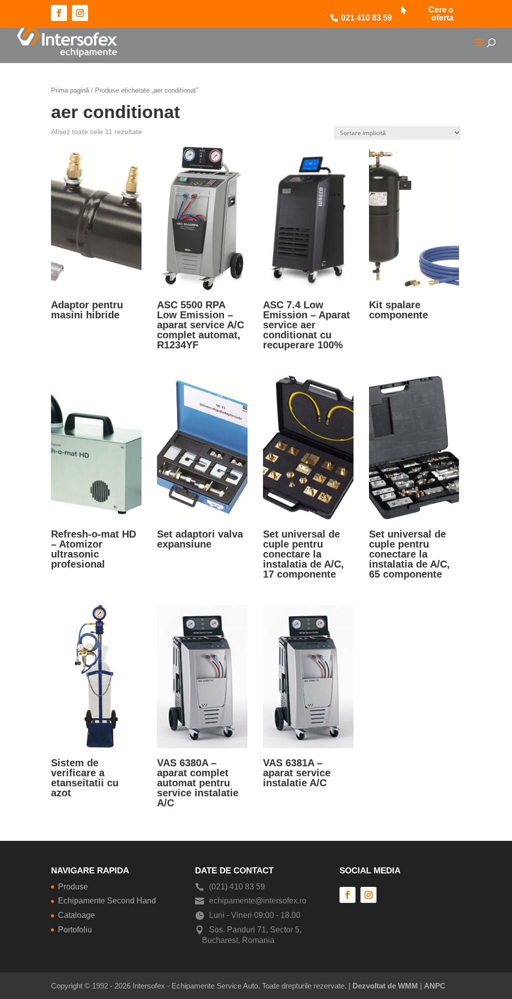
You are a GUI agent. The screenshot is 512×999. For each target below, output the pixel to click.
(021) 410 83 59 (237, 886)
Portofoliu (75, 929)
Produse (73, 886)
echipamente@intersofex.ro (257, 900)
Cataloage (76, 915)
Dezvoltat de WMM (385, 985)
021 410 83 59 (366, 18)
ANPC (435, 985)
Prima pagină (70, 90)
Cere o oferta (441, 14)
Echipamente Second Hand (107, 900)
